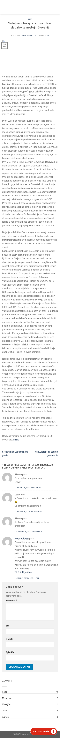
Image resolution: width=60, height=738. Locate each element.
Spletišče (10, 652)
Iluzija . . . (17, 439)
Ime (7, 626)
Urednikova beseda (41, 731)
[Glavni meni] (4, 7)
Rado (30, 19)
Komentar (11, 600)
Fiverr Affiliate (22, 538)
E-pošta (9, 639)
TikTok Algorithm (23, 572)
